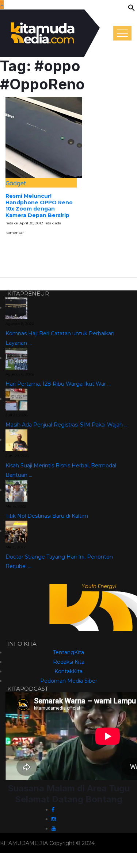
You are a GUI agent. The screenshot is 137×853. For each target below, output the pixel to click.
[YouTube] (54, 828)
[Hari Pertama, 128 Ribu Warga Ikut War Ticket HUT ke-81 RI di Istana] (16, 358)
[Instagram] (54, 819)
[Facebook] (53, 809)
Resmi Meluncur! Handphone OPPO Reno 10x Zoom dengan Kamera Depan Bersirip (39, 206)
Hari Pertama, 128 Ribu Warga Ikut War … (58, 384)
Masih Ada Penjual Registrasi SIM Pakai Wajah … (66, 424)
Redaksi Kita (68, 662)
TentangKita (68, 652)
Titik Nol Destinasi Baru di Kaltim (46, 516)
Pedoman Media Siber (68, 681)
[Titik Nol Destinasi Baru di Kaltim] (16, 490)
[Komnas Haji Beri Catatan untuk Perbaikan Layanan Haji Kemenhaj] (16, 307)
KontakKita (68, 671)
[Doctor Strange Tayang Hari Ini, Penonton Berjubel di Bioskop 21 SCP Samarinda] (16, 531)
